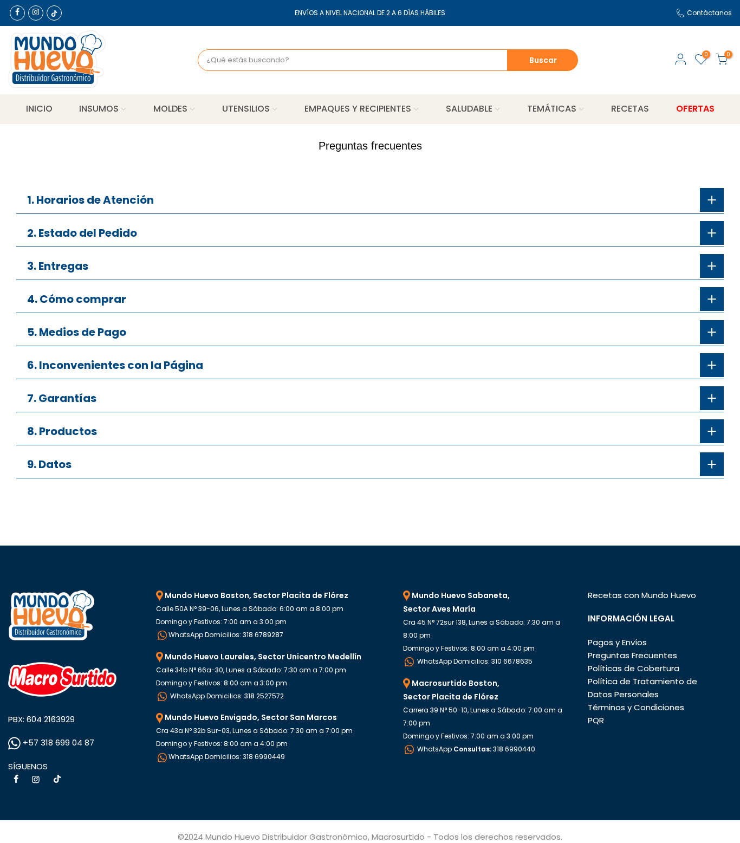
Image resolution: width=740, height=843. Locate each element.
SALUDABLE (469, 108)
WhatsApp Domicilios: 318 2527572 (226, 696)
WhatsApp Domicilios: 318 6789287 (225, 634)
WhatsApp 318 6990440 (475, 749)
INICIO (39, 108)
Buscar (543, 60)
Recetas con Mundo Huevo (642, 595)
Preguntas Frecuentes (632, 655)
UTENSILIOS (246, 108)
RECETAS (630, 108)
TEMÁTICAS (551, 108)
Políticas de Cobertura (633, 668)
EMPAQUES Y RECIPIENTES (357, 108)
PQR (596, 720)
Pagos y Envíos (617, 642)
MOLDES (170, 108)
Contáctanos (709, 12)
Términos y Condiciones (636, 707)
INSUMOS (99, 108)
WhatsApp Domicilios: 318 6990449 (226, 756)
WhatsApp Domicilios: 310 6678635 (474, 661)
